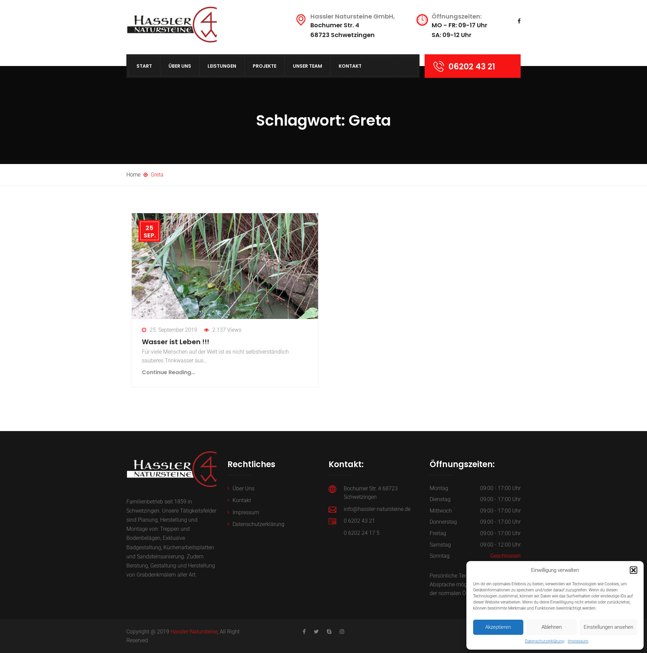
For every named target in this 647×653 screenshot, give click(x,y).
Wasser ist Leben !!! (175, 342)
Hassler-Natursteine (194, 631)
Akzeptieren (498, 627)
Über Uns (179, 66)
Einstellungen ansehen (608, 627)
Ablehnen (552, 627)
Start (144, 66)
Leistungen (222, 66)
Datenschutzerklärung (544, 641)
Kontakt (350, 66)
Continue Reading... (168, 372)
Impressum (578, 641)
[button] (633, 570)
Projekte (264, 66)
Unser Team (307, 66)
